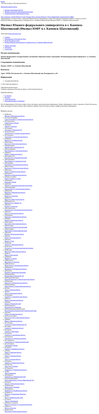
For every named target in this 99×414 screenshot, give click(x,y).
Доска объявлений (53, 17)
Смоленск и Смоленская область (15, 338)
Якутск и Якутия (10, 408)
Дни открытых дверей (8, 17)
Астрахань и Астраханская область (16, 137)
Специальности (65, 17)
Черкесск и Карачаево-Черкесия (15, 394)
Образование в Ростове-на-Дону (15, 39)
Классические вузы (14, 33)
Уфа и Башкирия (10, 373)
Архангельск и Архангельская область (17, 133)
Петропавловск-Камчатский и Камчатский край (20, 311)
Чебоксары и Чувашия (12, 387)
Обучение (8, 47)
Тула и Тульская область (12, 359)
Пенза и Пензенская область (14, 300)
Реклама (7, 97)
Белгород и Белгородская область (16, 144)
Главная (7, 37)
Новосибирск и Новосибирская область (18, 286)
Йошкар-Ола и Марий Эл (13, 203)
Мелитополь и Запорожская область (16, 265)
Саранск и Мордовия (12, 331)
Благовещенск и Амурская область (16, 151)
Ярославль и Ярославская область (16, 411)
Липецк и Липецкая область (14, 244)
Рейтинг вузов (20, 17)
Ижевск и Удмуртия (11, 196)
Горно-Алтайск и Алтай (12, 178)
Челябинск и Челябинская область (16, 390)
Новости (44, 17)
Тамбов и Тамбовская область (14, 349)
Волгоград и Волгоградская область (16, 168)
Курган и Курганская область (14, 234)
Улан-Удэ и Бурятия (11, 366)
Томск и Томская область (13, 356)
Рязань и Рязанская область (13, 321)
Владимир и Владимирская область (16, 165)
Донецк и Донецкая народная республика (18, 185)
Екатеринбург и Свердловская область (17, 189)
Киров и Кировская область (14, 220)
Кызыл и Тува (9, 241)
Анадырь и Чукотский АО (13, 130)
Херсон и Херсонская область (14, 384)
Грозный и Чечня (10, 182)
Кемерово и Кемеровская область (15, 217)
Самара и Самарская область (14, 328)
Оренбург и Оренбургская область (16, 297)
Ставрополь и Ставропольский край (17, 342)
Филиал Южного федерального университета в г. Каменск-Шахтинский (28, 42)
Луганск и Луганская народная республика (19, 248)
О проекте (8, 96)
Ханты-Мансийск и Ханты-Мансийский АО (19, 380)
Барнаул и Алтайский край (13, 140)
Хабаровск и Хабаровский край (15, 377)
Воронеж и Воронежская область (15, 175)
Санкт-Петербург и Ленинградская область (19, 119)
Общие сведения (10, 46)
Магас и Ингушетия (11, 255)
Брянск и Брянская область (13, 154)
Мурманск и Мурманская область (16, 269)
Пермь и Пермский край (13, 304)
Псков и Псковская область (14, 314)
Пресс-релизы (36, 17)
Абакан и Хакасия (11, 126)
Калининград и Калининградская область (18, 210)
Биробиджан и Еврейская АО (14, 147)
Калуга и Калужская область (14, 213)
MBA (72, 17)
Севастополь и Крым (12, 123)
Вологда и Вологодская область (15, 171)
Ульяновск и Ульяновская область (16, 370)
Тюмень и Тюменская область (14, 363)
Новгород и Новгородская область (16, 283)
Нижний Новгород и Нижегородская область (20, 279)
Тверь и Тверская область (13, 352)
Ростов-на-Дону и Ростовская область (17, 317)
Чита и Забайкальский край (14, 397)
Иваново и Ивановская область (15, 192)
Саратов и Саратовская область (15, 335)
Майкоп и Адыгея (11, 258)
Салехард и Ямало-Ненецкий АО (16, 324)
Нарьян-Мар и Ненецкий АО (14, 276)
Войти (3, 1)
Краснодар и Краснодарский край (16, 227)
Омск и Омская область (12, 290)
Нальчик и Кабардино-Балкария (15, 272)
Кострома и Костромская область (15, 224)
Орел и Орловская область (13, 293)
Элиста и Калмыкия (11, 401)
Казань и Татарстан (11, 206)
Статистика (8, 49)
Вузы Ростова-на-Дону (12, 41)
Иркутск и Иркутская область (14, 199)
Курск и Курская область (13, 238)
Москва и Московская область (15, 116)
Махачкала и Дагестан (12, 262)
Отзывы (28, 17)
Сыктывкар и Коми (11, 345)
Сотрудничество (10, 99)
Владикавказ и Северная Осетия (15, 161)
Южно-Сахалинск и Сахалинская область (18, 404)
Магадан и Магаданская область (15, 251)
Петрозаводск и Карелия (13, 307)
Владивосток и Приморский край (16, 158)
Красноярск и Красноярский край (16, 231)
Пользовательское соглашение (15, 101)
